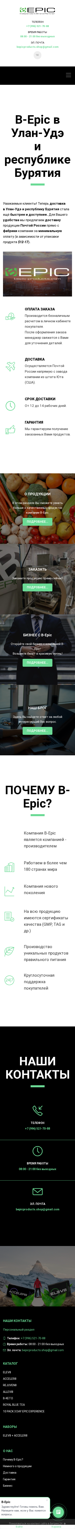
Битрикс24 (56, 1523)
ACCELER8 (9, 1378)
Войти (19, 1526)
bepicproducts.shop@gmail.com (38, 46)
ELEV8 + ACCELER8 (15, 1435)
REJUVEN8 (10, 1385)
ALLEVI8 (8, 1391)
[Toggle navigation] (69, 76)
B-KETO (8, 1398)
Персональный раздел (18, 1329)
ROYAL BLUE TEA (14, 1404)
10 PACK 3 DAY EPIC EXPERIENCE (24, 1411)
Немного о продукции (17, 1466)
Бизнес (8, 1485)
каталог (10, 1363)
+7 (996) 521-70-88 (37, 26)
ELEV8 (7, 1372)
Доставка (9, 1472)
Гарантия (9, 1479)
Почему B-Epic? (13, 1459)
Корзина (56, 1526)
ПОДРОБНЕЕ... (37, 521)
